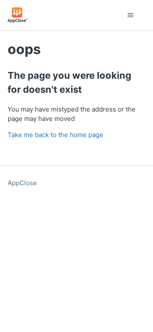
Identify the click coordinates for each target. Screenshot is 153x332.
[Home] (18, 15)
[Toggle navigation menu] (130, 15)
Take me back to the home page (55, 135)
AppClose (22, 183)
